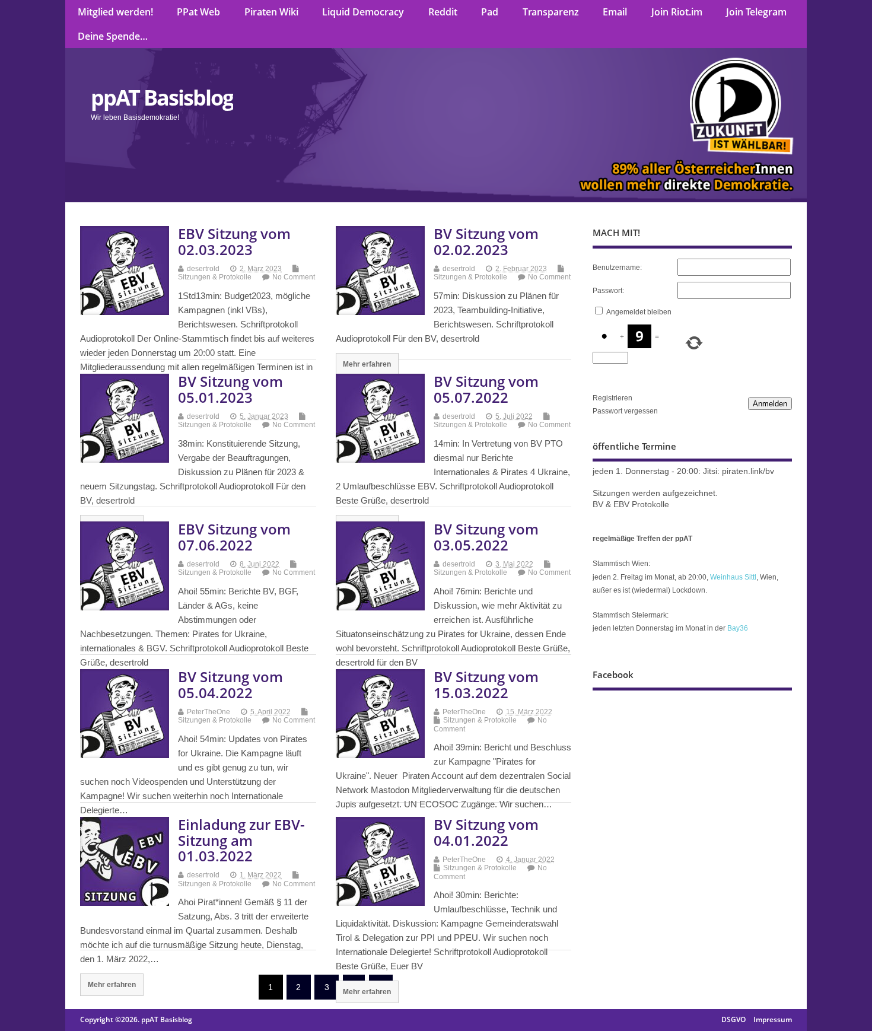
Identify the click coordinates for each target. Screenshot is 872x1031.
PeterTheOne (208, 712)
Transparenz (551, 11)
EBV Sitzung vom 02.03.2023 (234, 241)
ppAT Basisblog (162, 97)
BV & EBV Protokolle (631, 504)
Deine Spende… (113, 36)
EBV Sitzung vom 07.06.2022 (234, 536)
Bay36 (737, 628)
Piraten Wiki (271, 11)
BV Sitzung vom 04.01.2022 (486, 831)
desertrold (203, 269)
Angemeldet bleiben (638, 312)
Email (615, 11)
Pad (489, 11)
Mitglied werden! (115, 11)
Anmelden (770, 403)
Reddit (442, 11)
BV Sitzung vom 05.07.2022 (486, 388)
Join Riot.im (676, 11)
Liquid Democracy (363, 11)
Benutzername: (617, 267)
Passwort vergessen (625, 411)
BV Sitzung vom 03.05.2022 (486, 536)
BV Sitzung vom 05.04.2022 (230, 684)
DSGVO (733, 1019)
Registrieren (612, 398)
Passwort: (608, 291)
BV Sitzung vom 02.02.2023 (486, 241)
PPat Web (198, 11)
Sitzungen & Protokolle (215, 277)
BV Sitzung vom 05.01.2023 (230, 388)
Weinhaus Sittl (733, 577)
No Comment (293, 277)
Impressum (772, 1019)
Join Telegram (756, 11)
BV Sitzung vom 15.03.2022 (486, 684)
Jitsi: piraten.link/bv (738, 471)
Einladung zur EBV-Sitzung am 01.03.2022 (241, 839)
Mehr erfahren (367, 364)
